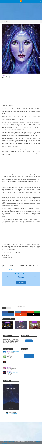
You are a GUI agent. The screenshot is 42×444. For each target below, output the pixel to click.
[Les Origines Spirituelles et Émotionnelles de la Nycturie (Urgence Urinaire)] (4, 372)
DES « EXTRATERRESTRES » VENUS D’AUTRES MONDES (34, 324)
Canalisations (4, 75)
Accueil (2, 21)
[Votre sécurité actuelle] (4, 352)
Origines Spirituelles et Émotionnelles (12, 372)
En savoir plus (28, 340)
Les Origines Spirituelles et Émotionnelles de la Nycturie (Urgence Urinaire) (12, 374)
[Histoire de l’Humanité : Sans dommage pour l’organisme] (4, 361)
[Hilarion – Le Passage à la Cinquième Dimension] (4, 356)
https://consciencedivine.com (9, 266)
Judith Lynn (8, 308)
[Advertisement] (21, 11)
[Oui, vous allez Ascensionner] (4, 368)
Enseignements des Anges (15, 351)
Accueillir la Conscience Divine (9, 441)
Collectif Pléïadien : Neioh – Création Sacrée (7, 324)
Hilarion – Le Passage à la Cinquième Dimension (11, 357)
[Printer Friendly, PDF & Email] (21, 306)
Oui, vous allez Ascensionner (12, 368)
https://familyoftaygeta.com (12, 270)
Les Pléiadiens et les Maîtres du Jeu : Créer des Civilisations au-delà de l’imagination (21, 324)
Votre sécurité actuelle (10, 352)
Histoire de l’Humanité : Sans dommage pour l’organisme (12, 364)
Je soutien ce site (29, 355)
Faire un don (21, 282)
